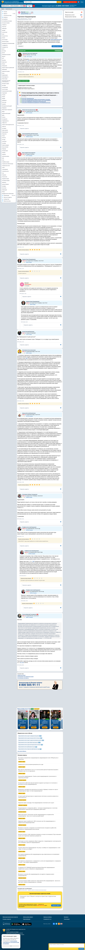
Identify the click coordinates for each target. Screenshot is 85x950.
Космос (3, 94)
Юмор (3, 191)
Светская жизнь (5, 156)
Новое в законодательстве (8, 124)
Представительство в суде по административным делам (30, 740)
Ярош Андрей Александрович (28, 152)
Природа (4, 148)
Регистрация (36, 708)
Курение (4, 104)
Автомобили (5, 19)
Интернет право (5, 83)
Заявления (4, 69)
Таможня (4, 174)
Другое (3, 56)
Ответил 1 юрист (22, 761)
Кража (3, 96)
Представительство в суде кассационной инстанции (30, 738)
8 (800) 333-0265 (62, 6)
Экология (4, 188)
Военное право (5, 41)
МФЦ (3, 115)
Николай (23, 12)
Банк (3, 34)
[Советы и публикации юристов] (2, 2)
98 (20, 662)
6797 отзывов (28, 155)
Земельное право (6, 71)
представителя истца (56, 39)
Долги (3, 52)
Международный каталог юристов (10, 917)
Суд (3, 173)
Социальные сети (6, 165)
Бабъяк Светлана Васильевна (29, 109)
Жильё (3, 63)
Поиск (32, 708)
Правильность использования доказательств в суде (30, 764)
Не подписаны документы (23, 678)
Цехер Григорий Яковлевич (28, 331)
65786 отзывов (28, 530)
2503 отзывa (28, 353)
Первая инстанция (21, 675)
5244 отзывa (28, 262)
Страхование (5, 169)
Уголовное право (5, 180)
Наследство (4, 119)
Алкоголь (4, 26)
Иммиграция (5, 75)
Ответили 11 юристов (23, 805)
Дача (3, 49)
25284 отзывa (28, 497)
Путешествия (5, 150)
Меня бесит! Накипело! (7, 109)
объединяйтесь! (15, 1)
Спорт (3, 167)
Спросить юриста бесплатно (70, 2)
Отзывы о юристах (7, 919)
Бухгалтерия (5, 39)
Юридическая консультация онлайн (13, 2)
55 (28, 60)
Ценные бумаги (5, 184)
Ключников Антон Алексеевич (29, 350)
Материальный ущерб (7, 106)
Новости (4, 126)
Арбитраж (4, 28)
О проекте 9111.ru (47, 919)
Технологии (4, 176)
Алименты (4, 24)
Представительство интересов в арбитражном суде (29, 748)
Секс (3, 160)
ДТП (3, 58)
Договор (4, 50)
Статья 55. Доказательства (28, 98)
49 (81, 12)
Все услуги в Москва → (22, 751)
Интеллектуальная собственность (6, 81)
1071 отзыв (28, 56)
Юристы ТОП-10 (5, 5)
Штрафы (4, 186)
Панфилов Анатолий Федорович (29, 527)
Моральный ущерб (6, 113)
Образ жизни (5, 130)
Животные (4, 62)
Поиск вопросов (26, 919)
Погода (3, 139)
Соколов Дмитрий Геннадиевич (29, 614)
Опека (3, 135)
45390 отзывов (28, 136)
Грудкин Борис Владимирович (29, 259)
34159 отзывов (28, 416)
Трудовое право (5, 178)
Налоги (3, 117)
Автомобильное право (7, 21)
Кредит (3, 98)
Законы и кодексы (47, 917)
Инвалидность (5, 76)
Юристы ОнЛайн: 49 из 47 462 (24, 708)
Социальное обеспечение (7, 163)
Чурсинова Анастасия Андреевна (30, 53)
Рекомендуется (58, 50)
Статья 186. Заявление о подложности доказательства (34, 101)
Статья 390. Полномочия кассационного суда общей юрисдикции (36, 102)
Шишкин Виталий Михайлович (29, 413)
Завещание (4, 65)
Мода (3, 111)
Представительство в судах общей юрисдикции (29, 742)
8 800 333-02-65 (40, 905)
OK (11, 946)
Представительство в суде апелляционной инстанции (30, 744)
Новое (22, 5)
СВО (3, 158)
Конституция (5, 89)
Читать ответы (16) (57, 46)
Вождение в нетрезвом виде (8, 43)
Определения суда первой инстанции (25, 676)
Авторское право (6, 22)
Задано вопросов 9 (24, 13)
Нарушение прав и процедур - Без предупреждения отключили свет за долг (36, 802)
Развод (3, 152)
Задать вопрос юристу (23, 80)
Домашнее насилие (6, 54)
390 (33, 561)
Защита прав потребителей (8, 67)
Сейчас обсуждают (14, 5)
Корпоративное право (7, 91)
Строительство (5, 171)
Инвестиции (4, 78)
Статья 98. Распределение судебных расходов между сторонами (36, 99)
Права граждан (5, 145)
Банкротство (5, 35)
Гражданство (5, 47)
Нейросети (4, 122)
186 (26, 358)
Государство (5, 45)
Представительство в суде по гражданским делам (29, 735)
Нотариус (4, 128)
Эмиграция (4, 189)
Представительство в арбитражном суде (27, 746)
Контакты (66, 917)
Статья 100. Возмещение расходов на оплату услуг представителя (36, 100)
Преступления (5, 147)
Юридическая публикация (8, 193)
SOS (34, 6)
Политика (4, 141)
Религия (4, 154)
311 (81, 14)
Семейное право (5, 161)
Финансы (4, 182)
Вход (82, 2)
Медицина (4, 107)
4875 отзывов (28, 112)
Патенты (4, 137)
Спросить (23, 727)
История (4, 85)
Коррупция (4, 92)
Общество (4, 133)
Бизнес (3, 37)
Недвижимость (5, 120)
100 (23, 662)
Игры (3, 73)
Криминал (4, 100)
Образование (5, 132)
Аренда (3, 30)
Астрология (4, 32)
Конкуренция (5, 87)
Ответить (21, 46)
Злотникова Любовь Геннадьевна (29, 494)
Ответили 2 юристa (22, 780)
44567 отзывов (28, 617)
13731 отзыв (28, 334)
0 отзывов (27, 285)
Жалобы (4, 60)
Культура (4, 102)
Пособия (4, 143)
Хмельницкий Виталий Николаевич (30, 133)
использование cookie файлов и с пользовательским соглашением (11, 942)
